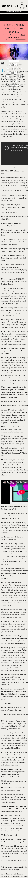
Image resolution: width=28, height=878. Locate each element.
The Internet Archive (21, 39)
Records (7, 15)
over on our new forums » (16, 36)
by (7, 63)
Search (25, 19)
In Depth (13, 15)
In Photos (19, 15)
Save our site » (14, 11)
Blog (24, 15)
